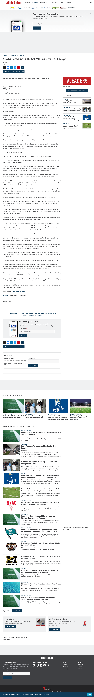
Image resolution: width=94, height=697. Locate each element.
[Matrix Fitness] (53, 8)
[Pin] (18, 67)
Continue (33, 365)
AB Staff (5, 62)
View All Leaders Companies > (77, 90)
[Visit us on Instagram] (37, 665)
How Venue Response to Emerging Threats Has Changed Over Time (72, 109)
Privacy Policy (39, 316)
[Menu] (3, 2)
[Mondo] (61, 8)
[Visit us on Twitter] (48, 665)
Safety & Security (18, 55)
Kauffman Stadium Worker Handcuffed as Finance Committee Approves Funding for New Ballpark (72, 118)
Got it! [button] (89, 694)
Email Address (36, 21)
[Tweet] (15, 67)
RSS (57, 692)
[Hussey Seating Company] (69, 8)
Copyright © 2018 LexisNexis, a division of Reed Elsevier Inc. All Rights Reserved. (32, 313)
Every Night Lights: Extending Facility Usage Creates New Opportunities (78, 417)
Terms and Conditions (27, 316)
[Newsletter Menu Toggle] (91, 2)
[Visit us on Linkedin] (41, 665)
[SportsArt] (37, 8)
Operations (7, 55)
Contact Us (38, 692)
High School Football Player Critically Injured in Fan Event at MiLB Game (41, 544)
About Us (32, 692)
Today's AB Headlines (18, 291)
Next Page (17, 611)
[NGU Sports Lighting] (21, 8)
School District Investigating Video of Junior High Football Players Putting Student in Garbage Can (70, 126)
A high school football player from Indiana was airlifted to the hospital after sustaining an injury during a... (40, 575)
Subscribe (6, 295)
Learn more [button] (46, 694)
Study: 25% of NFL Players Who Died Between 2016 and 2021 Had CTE (13, 416)
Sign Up (36, 28)
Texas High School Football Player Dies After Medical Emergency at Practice (38, 517)
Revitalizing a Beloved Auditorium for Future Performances (72, 101)
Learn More (10, 626)
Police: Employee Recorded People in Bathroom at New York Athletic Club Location (40, 503)
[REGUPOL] (77, 8)
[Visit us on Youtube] (44, 665)
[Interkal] (29, 8)
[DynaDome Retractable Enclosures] (13, 8)
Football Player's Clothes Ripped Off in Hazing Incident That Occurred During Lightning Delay (39, 531)
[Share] (8, 67)
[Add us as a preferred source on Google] (22, 67)
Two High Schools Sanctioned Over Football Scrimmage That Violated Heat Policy (38, 598)
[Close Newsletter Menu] (91, 13)
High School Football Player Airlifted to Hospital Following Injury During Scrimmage (39, 571)
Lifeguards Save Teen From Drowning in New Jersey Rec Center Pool (41, 585)
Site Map (62, 692)
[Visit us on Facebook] (34, 665)
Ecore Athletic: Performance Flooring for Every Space (39, 447)
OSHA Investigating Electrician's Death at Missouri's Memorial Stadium (41, 558)
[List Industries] (45, 8)
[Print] (4, 67)
